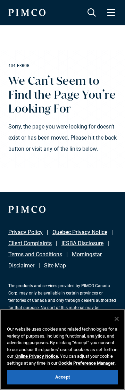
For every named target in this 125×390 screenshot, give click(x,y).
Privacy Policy (25, 232)
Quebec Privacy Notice (79, 232)
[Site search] (91, 12)
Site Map (55, 265)
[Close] (116, 318)
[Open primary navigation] (111, 12)
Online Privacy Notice (36, 356)
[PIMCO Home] (26, 12)
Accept (62, 377)
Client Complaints (30, 243)
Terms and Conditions (35, 254)
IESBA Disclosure (82, 243)
